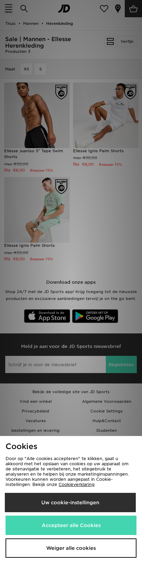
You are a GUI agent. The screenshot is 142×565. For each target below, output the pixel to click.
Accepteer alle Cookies (71, 525)
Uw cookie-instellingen (70, 502)
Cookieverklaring (76, 484)
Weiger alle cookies (71, 548)
